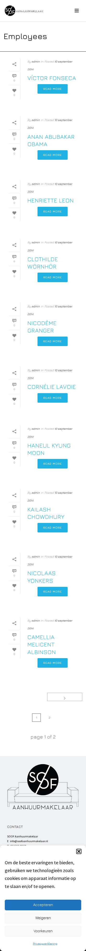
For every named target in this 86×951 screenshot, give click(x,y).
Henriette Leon (50, 200)
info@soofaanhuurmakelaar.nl (29, 841)
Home (33, 48)
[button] (78, 851)
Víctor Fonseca (51, 78)
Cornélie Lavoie (51, 386)
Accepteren (43, 905)
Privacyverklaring (45, 943)
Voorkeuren (43, 931)
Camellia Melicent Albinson (41, 644)
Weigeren (43, 918)
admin (36, 61)
